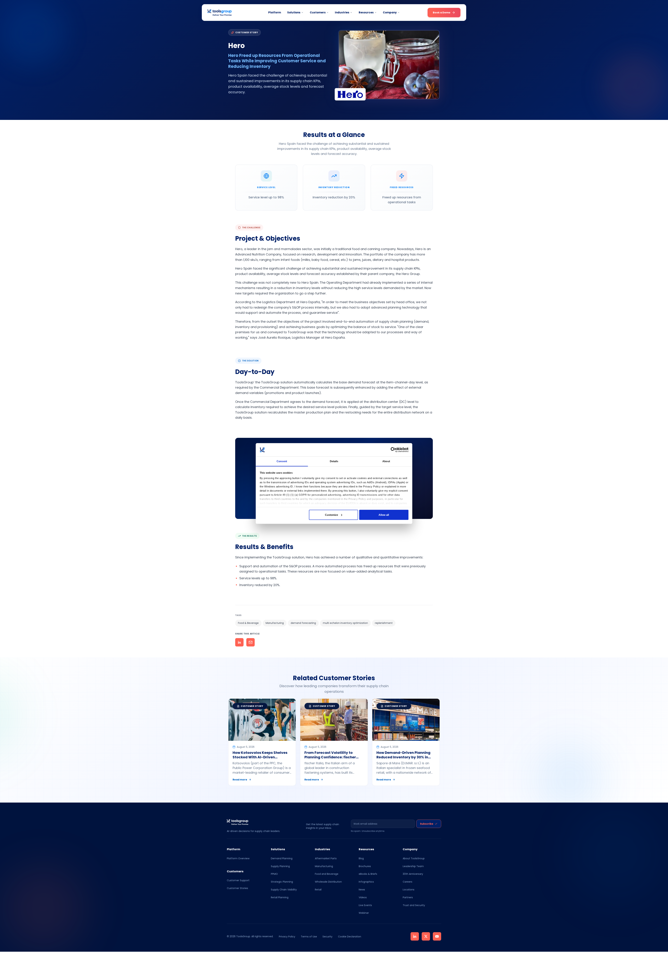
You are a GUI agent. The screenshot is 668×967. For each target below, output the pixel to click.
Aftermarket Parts (326, 858)
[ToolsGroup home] (220, 12)
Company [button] (390, 12)
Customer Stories (237, 888)
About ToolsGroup (414, 858)
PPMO (274, 874)
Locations (408, 889)
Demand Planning (281, 858)
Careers (407, 881)
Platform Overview (238, 858)
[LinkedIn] (415, 936)
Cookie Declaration (349, 936)
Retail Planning (279, 897)
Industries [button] (342, 12)
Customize (331, 514)
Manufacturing (324, 866)
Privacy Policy (287, 936)
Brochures (365, 866)
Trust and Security (414, 905)
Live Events (365, 905)
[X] (426, 936)
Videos (363, 897)
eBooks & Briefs (368, 874)
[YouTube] (437, 936)
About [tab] (386, 461)
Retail (318, 889)
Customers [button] (318, 12)
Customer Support (238, 880)
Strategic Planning (282, 881)
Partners (408, 897)
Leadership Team (413, 866)
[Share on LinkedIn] (239, 642)
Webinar (364, 913)
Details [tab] (334, 461)
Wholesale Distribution (328, 881)
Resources (366, 12)
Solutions (293, 12)
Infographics (366, 881)
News (362, 889)
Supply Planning (280, 866)
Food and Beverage (326, 874)
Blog (361, 858)
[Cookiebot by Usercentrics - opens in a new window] (393, 449)
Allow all (384, 514)
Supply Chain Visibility (284, 889)
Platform (274, 12)
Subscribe (426, 824)
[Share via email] (250, 642)
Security (327, 936)
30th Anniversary (413, 874)
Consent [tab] (282, 461)
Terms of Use (309, 936)
